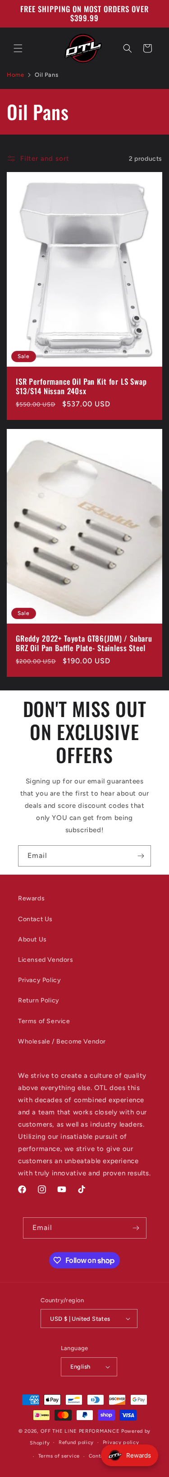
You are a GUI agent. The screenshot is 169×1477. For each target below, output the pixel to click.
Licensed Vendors (45, 960)
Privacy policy (121, 1442)
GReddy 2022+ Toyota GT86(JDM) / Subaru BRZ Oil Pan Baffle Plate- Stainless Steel (84, 643)
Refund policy (76, 1442)
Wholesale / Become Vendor (62, 1041)
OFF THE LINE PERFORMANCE (81, 1431)
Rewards (31, 898)
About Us (32, 939)
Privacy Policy (39, 980)
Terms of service (59, 1456)
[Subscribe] (141, 856)
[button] (18, 48)
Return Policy (38, 1000)
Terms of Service (44, 1021)
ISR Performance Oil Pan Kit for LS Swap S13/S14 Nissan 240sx (81, 386)
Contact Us (35, 919)
